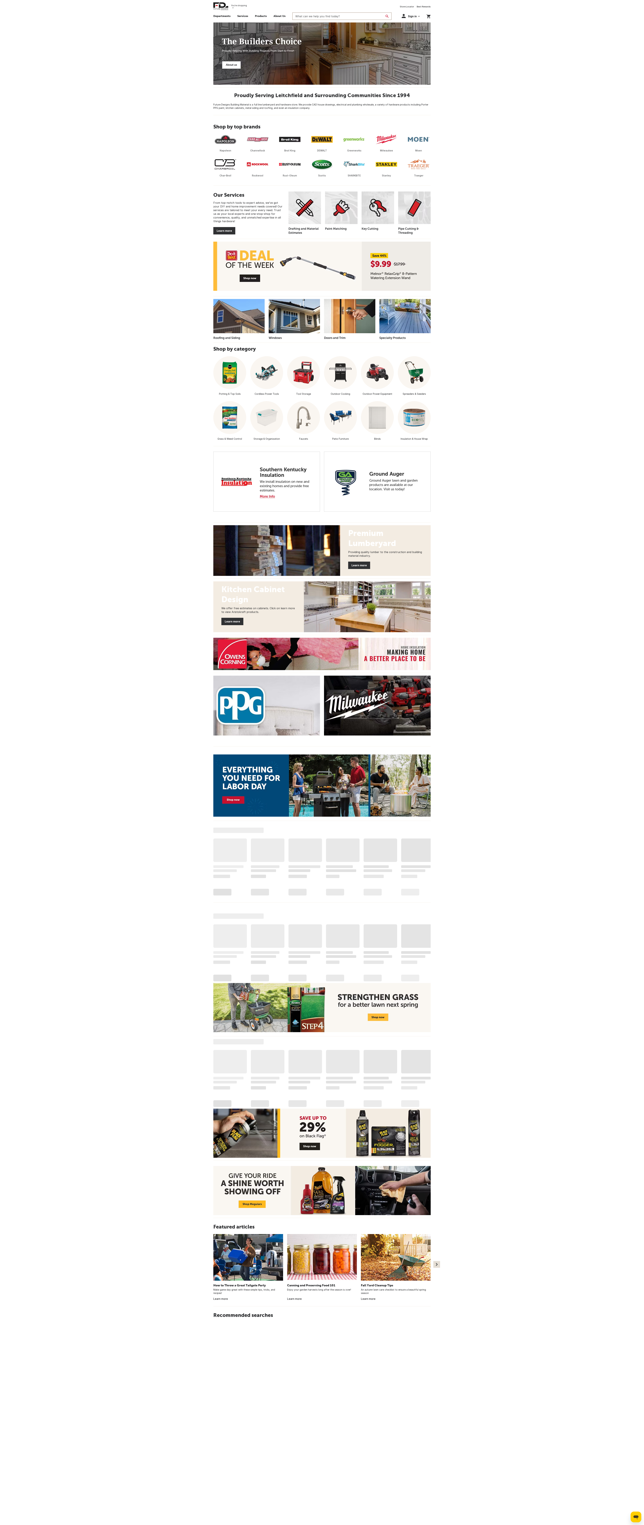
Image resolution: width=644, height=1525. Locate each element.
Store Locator (407, 6)
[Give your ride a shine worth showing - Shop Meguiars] (322, 1190)
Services (242, 15)
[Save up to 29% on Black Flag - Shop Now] (322, 1133)
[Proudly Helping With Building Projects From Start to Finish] (322, 53)
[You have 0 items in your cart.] (428, 15)
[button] (261, 16)
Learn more (224, 230)
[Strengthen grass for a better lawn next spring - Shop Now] (322, 1007)
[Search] (387, 16)
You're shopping (239, 5)
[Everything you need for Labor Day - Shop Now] (322, 785)
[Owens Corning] (322, 654)
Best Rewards (424, 6)
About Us (280, 15)
